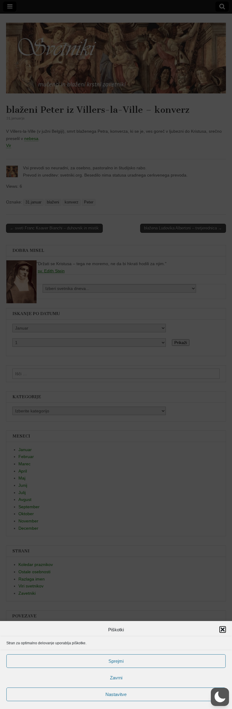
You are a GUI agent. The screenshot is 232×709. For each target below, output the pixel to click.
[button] (223, 629)
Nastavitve (116, 694)
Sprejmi (116, 661)
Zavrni (116, 677)
